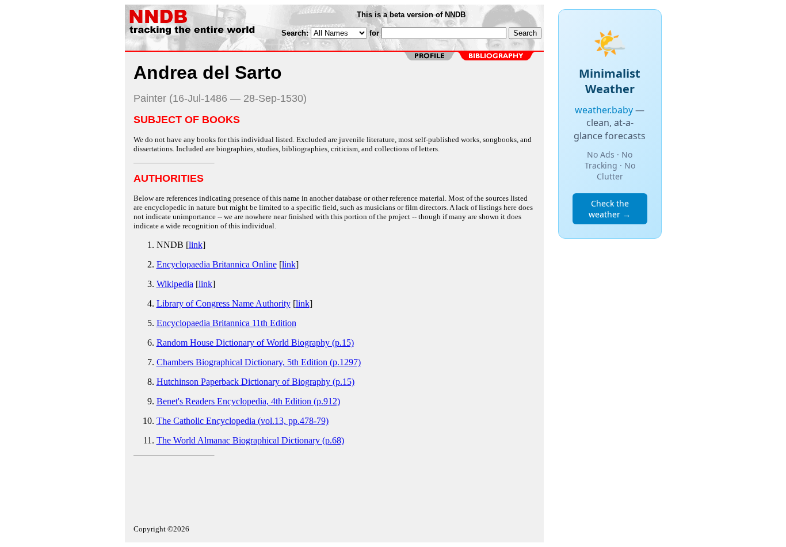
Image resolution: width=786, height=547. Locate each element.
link (196, 245)
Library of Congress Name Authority (224, 303)
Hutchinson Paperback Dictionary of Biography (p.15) (255, 382)
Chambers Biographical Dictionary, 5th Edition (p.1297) (259, 362)
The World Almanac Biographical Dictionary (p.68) (250, 440)
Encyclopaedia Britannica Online (217, 264)
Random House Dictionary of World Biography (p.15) (255, 342)
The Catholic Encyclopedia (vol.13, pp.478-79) (243, 421)
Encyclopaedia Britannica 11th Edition (226, 323)
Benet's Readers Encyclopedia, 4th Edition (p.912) (248, 401)
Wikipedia (175, 284)
